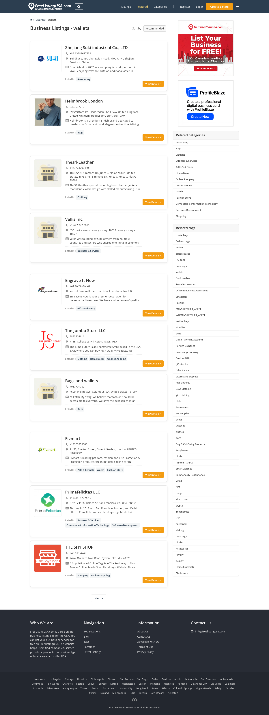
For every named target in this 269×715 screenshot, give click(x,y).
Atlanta (166, 688)
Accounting (83, 79)
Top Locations (92, 631)
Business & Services (88, 250)
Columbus (37, 683)
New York (39, 679)
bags (178, 438)
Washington (128, 683)
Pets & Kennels (85, 470)
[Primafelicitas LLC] (47, 503)
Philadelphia (97, 679)
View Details (152, 83)
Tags (86, 641)
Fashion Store (115, 470)
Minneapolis (119, 692)
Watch (100, 470)
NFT (178, 487)
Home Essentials (185, 567)
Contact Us (143, 636)
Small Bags (181, 296)
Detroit (114, 683)
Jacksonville (191, 679)
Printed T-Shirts (184, 462)
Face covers (182, 407)
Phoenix (112, 679)
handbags (181, 266)
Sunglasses (182, 450)
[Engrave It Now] (47, 291)
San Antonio (127, 679)
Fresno (95, 688)
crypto (179, 505)
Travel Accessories (185, 284)
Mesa (155, 688)
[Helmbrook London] (47, 112)
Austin (177, 679)
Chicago (69, 679)
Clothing (82, 197)
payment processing (187, 352)
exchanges (181, 524)
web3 (179, 481)
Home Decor (97, 358)
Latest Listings (92, 652)
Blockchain (182, 499)
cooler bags (182, 235)
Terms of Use (145, 647)
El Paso (103, 683)
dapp (179, 493)
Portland (182, 683)
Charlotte (67, 683)
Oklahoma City (199, 683)
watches (180, 425)
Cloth (179, 456)
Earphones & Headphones (190, 474)
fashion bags (183, 241)
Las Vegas (215, 683)
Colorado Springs (182, 688)
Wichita (143, 692)
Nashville (169, 683)
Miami (92, 692)
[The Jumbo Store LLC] (47, 341)
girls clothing (183, 395)
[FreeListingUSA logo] (49, 6)
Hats (178, 401)
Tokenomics (182, 511)
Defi (178, 518)
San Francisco (208, 679)
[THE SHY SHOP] (47, 558)
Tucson (84, 688)
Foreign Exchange (185, 345)
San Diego (142, 679)
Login (199, 6)
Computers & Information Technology (87, 525)
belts (178, 333)
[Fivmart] (47, 449)
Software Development (125, 525)
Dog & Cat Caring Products (190, 444)
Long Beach (142, 688)
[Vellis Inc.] (47, 230)
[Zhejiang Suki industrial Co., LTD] (47, 58)
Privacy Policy (145, 652)
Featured (142, 6)
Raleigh (218, 688)
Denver (91, 683)
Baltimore (230, 683)
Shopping (82, 575)
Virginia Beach (203, 688)
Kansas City (126, 688)
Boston (142, 683)
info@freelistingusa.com (210, 631)
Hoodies (180, 327)
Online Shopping (116, 358)
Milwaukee (53, 688)
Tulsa (132, 692)
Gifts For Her (183, 370)
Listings (126, 6)
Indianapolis (226, 679)
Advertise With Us (148, 641)
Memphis (155, 683)
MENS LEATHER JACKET (188, 309)
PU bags (180, 259)
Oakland (104, 692)
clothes (180, 431)
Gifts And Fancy (86, 308)
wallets (179, 247)
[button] (237, 6)
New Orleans (157, 692)
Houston (82, 679)
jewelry (180, 554)
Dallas (155, 679)
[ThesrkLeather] (47, 173)
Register (185, 6)
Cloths (179, 542)
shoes (179, 419)
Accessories (182, 548)
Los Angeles (54, 679)
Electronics (182, 573)
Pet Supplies (182, 413)
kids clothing (183, 382)
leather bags (182, 321)
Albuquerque (69, 688)
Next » (99, 598)
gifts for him (182, 364)
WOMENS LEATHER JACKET (190, 315)
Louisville (38, 688)
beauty (180, 561)
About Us (142, 631)
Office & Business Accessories (192, 290)
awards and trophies (187, 376)
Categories (160, 6)
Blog (86, 636)
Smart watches (184, 468)
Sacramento (109, 688)
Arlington (173, 692)
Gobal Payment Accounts (189, 339)
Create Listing (219, 6)
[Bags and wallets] (47, 391)
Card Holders (183, 278)
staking (180, 530)
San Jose (166, 679)
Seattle (80, 683)
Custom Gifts (183, 358)
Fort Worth (53, 683)
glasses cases (183, 253)
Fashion (180, 302)
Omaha (230, 688)
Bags (80, 132)
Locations (89, 647)
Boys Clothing (183, 388)
